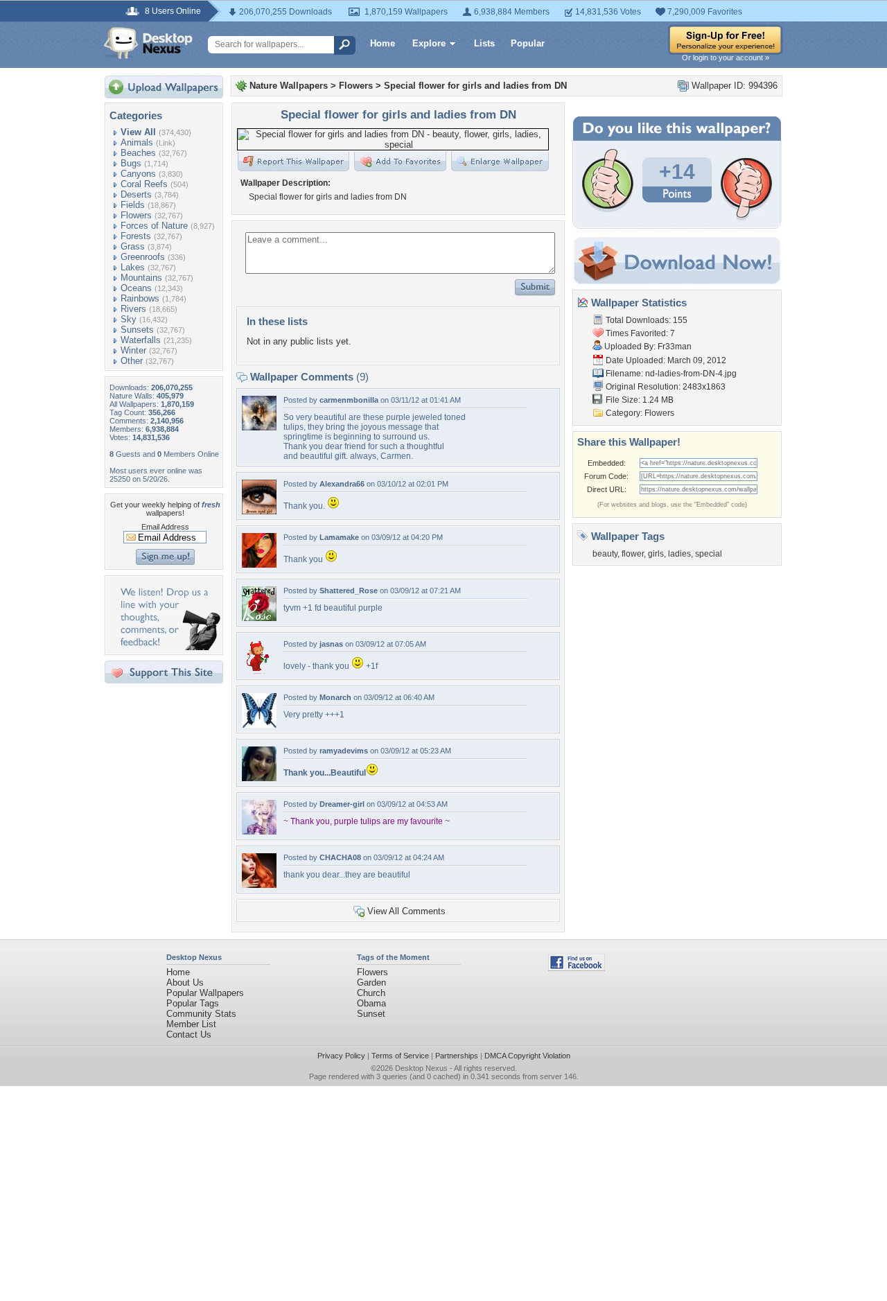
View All (138, 132)
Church (371, 993)
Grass (133, 246)
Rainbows (140, 298)
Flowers (136, 215)
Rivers (133, 309)
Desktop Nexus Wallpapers (148, 43)
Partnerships (456, 1055)
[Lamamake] (259, 564)
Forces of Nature (154, 225)
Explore (429, 43)
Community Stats (201, 1014)
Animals (137, 142)
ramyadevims (343, 750)
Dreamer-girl (342, 804)
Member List (191, 1024)
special (708, 554)
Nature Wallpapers (288, 85)
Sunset (371, 1014)
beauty (604, 554)
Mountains (141, 277)
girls (656, 554)
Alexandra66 (342, 484)
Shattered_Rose (348, 590)
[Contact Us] (168, 647)
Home (382, 43)
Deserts (136, 194)
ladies (679, 554)
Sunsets (137, 329)
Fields (133, 205)
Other (132, 361)
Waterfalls (141, 340)
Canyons (138, 173)
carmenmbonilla (348, 400)
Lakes (133, 267)
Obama (371, 1003)
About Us (185, 982)
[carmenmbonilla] (259, 427)
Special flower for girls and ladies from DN (475, 85)
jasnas (331, 644)
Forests (136, 236)
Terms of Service (400, 1055)
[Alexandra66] (259, 511)
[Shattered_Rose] (259, 618)
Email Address (165, 527)
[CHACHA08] (259, 885)
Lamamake (339, 537)
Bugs (131, 163)
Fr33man (675, 346)
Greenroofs (143, 257)
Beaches (138, 153)
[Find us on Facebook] (576, 968)
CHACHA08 (340, 857)
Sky (129, 319)
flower (633, 554)
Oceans (136, 288)
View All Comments (406, 911)
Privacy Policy (341, 1055)
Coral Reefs (144, 184)
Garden (371, 982)
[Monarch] (259, 724)
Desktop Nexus (421, 1068)
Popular (528, 43)
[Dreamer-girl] (259, 831)
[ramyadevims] (259, 778)
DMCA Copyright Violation (527, 1055)
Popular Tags (192, 1003)
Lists (484, 43)
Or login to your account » (725, 57)
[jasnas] (259, 671)
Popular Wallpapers (205, 993)
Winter (133, 350)
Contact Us (188, 1034)
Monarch (335, 697)
